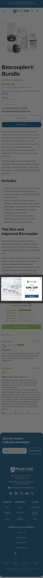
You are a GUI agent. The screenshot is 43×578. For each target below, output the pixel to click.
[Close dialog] (41, 278)
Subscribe (31, 296)
